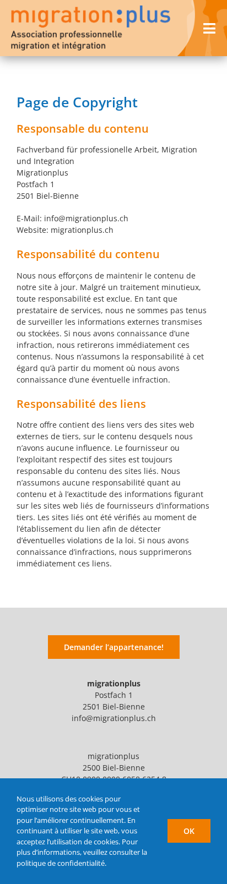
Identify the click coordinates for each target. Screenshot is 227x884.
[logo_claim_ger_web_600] (90, 9)
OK (188, 831)
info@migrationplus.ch (114, 718)
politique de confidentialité (61, 863)
